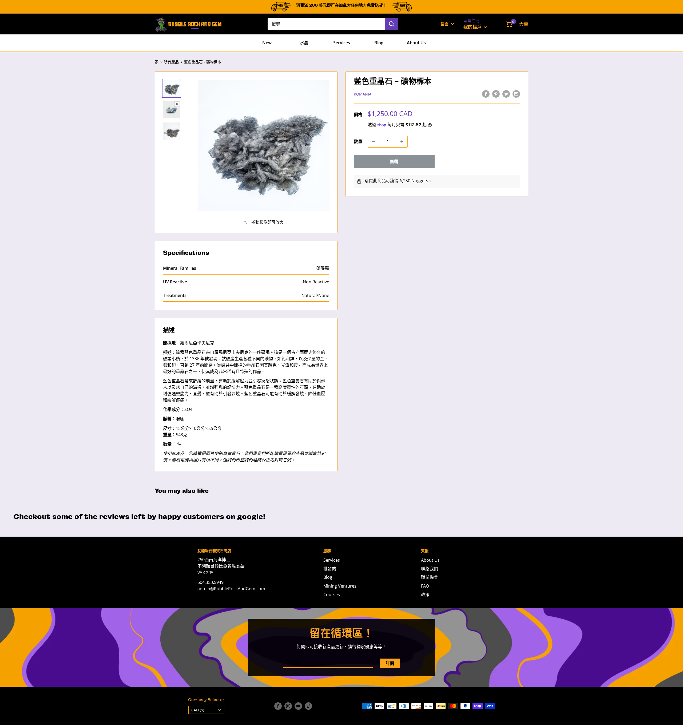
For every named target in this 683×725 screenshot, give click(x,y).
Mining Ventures (339, 586)
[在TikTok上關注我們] (308, 706)
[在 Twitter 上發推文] (506, 94)
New (267, 43)
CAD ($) (197, 709)
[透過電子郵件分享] (516, 94)
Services (341, 43)
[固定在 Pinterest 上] (496, 94)
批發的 (329, 569)
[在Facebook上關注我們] (278, 706)
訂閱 (390, 663)
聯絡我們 (429, 569)
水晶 (304, 43)
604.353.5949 (210, 582)
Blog (378, 43)
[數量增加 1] (401, 141)
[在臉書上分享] (486, 94)
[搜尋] (391, 24)
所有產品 (171, 61)
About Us (416, 43)
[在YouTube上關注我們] (298, 706)
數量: (358, 141)
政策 (425, 594)
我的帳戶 (473, 27)
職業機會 (429, 577)
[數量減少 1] (373, 141)
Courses (331, 594)
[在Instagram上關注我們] (288, 706)
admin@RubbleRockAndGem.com (231, 589)
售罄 (394, 161)
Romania (362, 94)
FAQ (425, 586)
